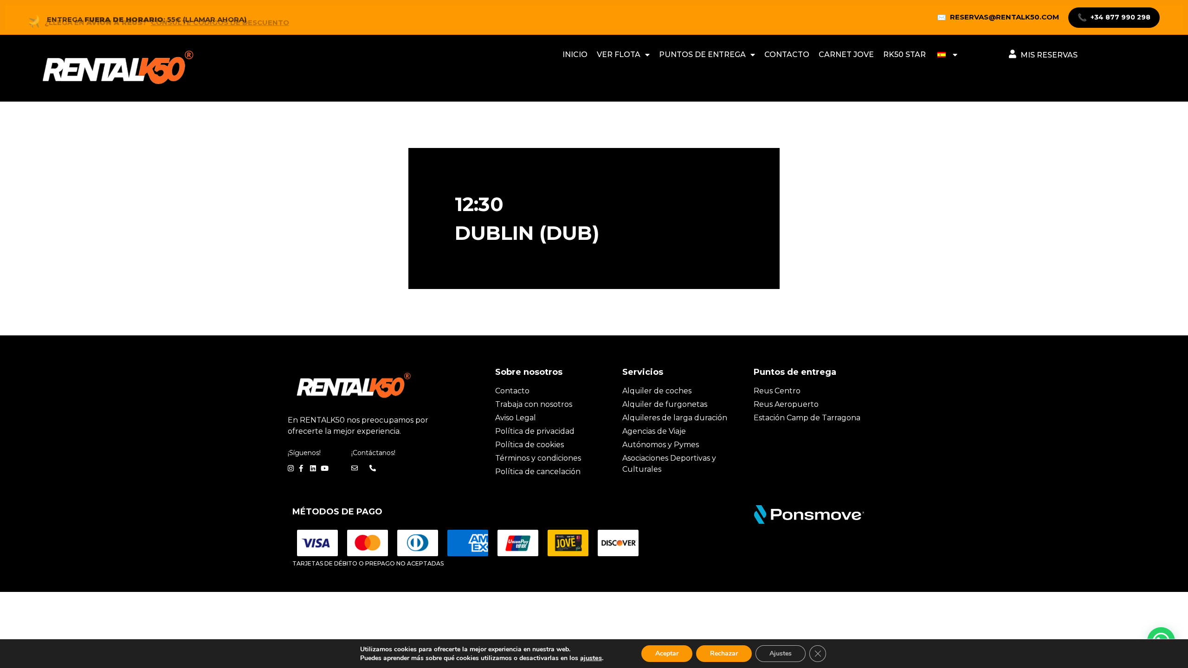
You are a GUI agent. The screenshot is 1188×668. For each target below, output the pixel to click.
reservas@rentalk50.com (998, 17)
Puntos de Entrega (702, 54)
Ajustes (780, 653)
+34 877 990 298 (1114, 17)
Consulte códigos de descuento (220, 17)
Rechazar (724, 653)
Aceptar (666, 653)
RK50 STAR (904, 54)
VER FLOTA (618, 54)
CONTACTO (786, 54)
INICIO (575, 54)
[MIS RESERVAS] (1012, 54)
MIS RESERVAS (1049, 55)
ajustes (591, 658)
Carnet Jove (846, 54)
